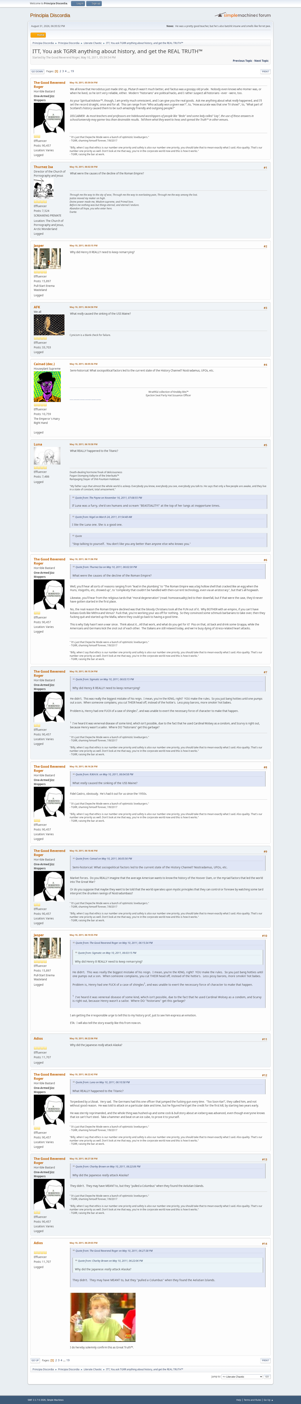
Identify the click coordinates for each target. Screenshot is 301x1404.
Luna (38, 444)
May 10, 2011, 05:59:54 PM (83, 82)
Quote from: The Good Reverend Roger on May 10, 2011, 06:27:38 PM (114, 1250)
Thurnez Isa (43, 167)
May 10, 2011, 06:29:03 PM (83, 1242)
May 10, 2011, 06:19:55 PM (83, 934)
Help (238, 1399)
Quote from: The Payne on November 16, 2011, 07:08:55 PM (108, 497)
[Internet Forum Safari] (35, 427)
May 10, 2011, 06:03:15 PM (83, 245)
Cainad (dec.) (44, 364)
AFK (37, 307)
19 (72, 71)
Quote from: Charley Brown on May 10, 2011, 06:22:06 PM (108, 1166)
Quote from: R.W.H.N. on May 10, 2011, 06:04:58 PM (104, 774)
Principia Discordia (50, 15)
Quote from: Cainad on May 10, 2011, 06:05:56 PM (104, 858)
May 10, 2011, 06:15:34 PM (83, 671)
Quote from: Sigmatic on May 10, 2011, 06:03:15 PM (105, 679)
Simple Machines (55, 1400)
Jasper (39, 245)
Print (265, 71)
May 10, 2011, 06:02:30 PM (83, 166)
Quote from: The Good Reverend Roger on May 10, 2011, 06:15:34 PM (114, 943)
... (68, 71)
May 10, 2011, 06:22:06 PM (83, 1038)
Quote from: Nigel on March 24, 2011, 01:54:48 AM (103, 517)
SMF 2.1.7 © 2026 (37, 1400)
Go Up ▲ (268, 1399)
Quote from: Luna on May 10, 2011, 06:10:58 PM (103, 1082)
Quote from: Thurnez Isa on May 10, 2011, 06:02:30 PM (106, 567)
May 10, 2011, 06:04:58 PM (83, 307)
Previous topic (242, 61)
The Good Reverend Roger (49, 84)
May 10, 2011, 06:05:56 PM (83, 363)
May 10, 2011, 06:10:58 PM (83, 444)
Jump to (216, 1376)
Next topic (261, 61)
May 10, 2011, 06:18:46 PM (83, 850)
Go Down (37, 71)
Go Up (35, 1360)
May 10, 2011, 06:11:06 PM (83, 559)
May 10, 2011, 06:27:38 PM (83, 1158)
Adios (38, 1038)
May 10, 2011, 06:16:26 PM (83, 766)
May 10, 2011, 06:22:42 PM (83, 1074)
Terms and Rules (252, 1399)
